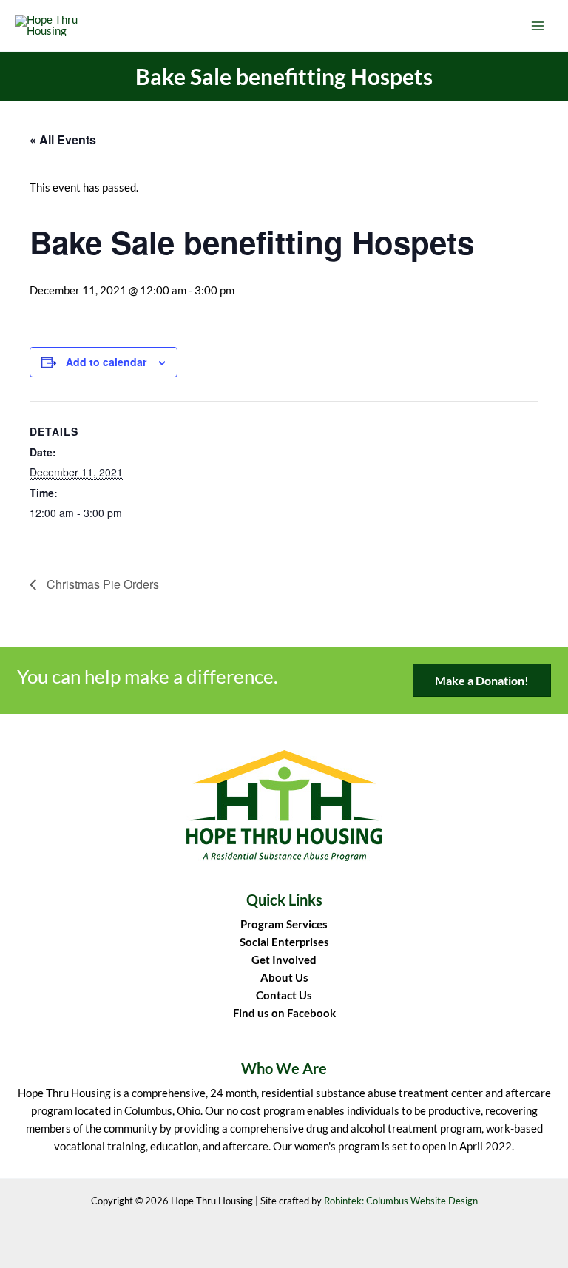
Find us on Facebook (284, 1013)
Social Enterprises (284, 942)
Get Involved (284, 960)
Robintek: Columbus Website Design (401, 1201)
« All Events (63, 139)
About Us (284, 977)
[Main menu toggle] (537, 25)
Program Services (284, 924)
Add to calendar (106, 361)
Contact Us (284, 995)
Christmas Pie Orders (101, 584)
